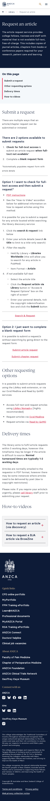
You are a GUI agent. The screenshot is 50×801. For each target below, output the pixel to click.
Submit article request (25, 349)
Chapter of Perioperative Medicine (21, 662)
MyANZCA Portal (12, 621)
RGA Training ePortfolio (15, 627)
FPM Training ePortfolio (15, 605)
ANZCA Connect (11, 632)
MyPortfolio (9, 599)
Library (12, 12)
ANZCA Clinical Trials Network (19, 673)
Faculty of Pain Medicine (16, 657)
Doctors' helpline (11, 637)
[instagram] (3, 698)
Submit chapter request (25, 356)
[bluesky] (9, 698)
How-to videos (12, 96)
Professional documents (16, 616)
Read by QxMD (37, 421)
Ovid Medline (36, 416)
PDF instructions (15, 195)
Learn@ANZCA (11, 610)
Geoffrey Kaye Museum (15, 679)
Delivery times (12, 91)
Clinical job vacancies (14, 643)
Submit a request (13, 80)
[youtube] (19, 698)
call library (27, 492)
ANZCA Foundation (13, 668)
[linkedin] (25, 698)
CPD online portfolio (13, 594)
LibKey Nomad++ (22, 408)
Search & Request (25, 315)
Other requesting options (18, 86)
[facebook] (14, 698)
